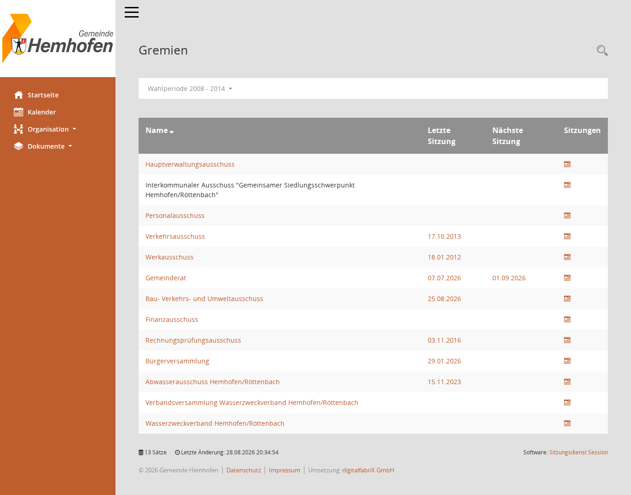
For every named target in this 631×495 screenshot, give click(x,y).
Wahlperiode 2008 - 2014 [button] (187, 88)
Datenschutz (243, 470)
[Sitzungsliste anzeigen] (567, 164)
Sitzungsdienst (578, 452)
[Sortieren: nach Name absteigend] (172, 130)
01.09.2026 (509, 277)
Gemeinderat (166, 277)
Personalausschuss (175, 215)
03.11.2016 (444, 340)
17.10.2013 (444, 236)
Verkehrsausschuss (175, 236)
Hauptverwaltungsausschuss (190, 164)
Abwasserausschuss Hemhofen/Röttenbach (213, 381)
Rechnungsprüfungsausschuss (193, 340)
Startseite (43, 95)
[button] (57, 129)
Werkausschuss (170, 257)
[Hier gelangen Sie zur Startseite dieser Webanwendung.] (57, 38)
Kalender (42, 112)
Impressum (284, 470)
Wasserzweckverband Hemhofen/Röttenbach (215, 423)
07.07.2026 (444, 277)
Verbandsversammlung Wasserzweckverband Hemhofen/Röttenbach (252, 402)
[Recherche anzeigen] (600, 51)
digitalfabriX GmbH (368, 470)
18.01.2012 (444, 257)
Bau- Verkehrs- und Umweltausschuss (204, 298)
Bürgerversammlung (177, 360)
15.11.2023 (444, 381)
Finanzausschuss (172, 319)
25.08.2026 (444, 298)
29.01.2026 (444, 360)
